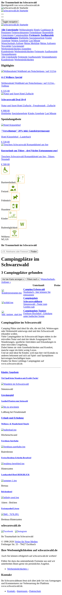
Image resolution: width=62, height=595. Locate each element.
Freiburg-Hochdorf (37, 314)
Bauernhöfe (47, 32)
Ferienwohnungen (20, 32)
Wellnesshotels (26, 29)
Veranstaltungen (8, 54)
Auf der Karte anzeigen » (13, 279)
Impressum (22, 591)
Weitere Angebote (19, 40)
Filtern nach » (33, 279)
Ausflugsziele (51, 51)
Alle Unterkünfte (9, 57)
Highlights (24, 38)
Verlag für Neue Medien (26, 541)
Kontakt (11, 591)
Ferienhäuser (35, 32)
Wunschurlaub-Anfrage (12, 43)
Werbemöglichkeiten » (18, 569)
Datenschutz (35, 591)
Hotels (37, 29)
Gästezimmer (7, 35)
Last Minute (34, 40)
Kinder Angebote (36, 113)
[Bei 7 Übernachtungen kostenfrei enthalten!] (31, 384)
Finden (34, 251)
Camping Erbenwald (34, 289)
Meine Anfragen (48, 43)
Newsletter (6, 46)
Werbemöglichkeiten (11, 48)
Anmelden (26, 48)
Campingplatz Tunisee (34, 310)
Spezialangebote (37, 38)
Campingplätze (21, 35)
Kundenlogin (7, 51)
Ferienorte (39, 51)
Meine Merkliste (32, 43)
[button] (2, 14)
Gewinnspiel (18, 46)
